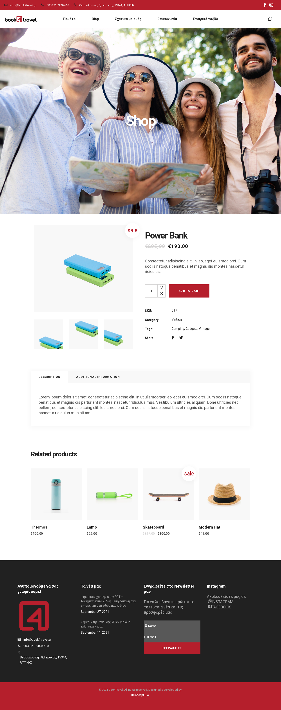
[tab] (49, 377)
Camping (178, 328)
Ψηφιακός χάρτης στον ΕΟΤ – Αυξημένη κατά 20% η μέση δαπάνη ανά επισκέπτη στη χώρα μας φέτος (108, 601)
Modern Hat (209, 527)
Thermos (39, 527)
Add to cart (189, 290)
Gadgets (191, 328)
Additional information (98, 376)
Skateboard (153, 527)
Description (49, 376)
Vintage (177, 319)
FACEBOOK (221, 607)
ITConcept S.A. (140, 695)
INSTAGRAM (222, 601)
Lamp (92, 527)
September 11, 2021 (95, 632)
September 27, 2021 (95, 611)
